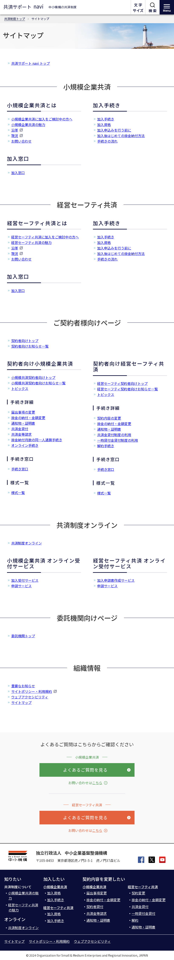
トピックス (19, 388)
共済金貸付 (19, 428)
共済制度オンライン (26, 543)
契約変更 (138, 893)
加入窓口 (18, 172)
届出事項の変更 (23, 412)
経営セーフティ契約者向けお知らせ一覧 (127, 388)
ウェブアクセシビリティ (29, 696)
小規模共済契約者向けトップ (33, 377)
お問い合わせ (21, 141)
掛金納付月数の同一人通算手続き (36, 439)
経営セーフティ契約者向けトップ (122, 383)
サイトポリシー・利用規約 (31, 691)
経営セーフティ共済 (58, 907)
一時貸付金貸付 (143, 913)
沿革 (14, 130)
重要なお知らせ (23, 685)
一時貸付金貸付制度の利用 (117, 440)
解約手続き (105, 445)
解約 (135, 920)
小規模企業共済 (55, 886)
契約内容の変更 (109, 418)
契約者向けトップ (24, 340)
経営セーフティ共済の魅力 (31, 242)
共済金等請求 (21, 434)
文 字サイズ (138, 7)
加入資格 (104, 124)
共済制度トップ (14, 19)
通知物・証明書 (23, 423)
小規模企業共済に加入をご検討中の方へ (41, 119)
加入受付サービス (24, 580)
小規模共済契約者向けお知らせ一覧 (38, 382)
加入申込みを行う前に (114, 130)
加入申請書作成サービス (116, 580)
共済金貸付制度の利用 (114, 434)
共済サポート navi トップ (30, 63)
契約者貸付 (94, 906)
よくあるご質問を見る (85, 770)
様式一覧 (18, 492)
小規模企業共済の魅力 (28, 124)
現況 (14, 135)
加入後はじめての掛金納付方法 (121, 135)
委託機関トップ (23, 635)
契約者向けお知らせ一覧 (30, 346)
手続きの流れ (107, 141)
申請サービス (21, 585)
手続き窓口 (19, 468)
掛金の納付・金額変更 (28, 417)
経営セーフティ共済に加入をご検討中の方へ (45, 236)
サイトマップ (21, 702)
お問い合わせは (85, 782)
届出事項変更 (96, 893)
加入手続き (105, 119)
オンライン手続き (24, 445)
